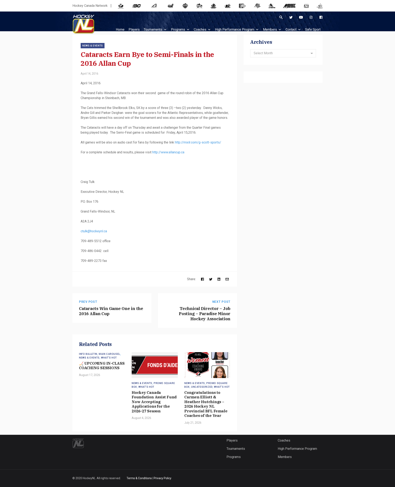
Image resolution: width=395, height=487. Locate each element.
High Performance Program (234, 29)
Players (232, 440)
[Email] (227, 279)
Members (270, 29)
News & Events (92, 45)
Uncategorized (202, 386)
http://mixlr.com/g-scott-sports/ (198, 142)
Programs (178, 29)
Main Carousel (109, 354)
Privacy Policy (162, 478)
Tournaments (153, 29)
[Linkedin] (219, 279)
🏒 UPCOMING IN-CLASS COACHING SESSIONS (102, 365)
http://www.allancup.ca (168, 152)
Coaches (200, 29)
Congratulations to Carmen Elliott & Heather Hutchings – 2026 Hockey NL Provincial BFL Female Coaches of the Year (205, 404)
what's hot (109, 357)
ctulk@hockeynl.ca (94, 231)
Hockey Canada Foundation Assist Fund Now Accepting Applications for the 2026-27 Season (154, 401)
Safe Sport (313, 29)
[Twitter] (291, 17)
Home (120, 29)
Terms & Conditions (139, 478)
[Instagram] (311, 17)
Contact (291, 29)
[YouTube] (301, 17)
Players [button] (134, 29)
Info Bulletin (88, 354)
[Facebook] (321, 17)
